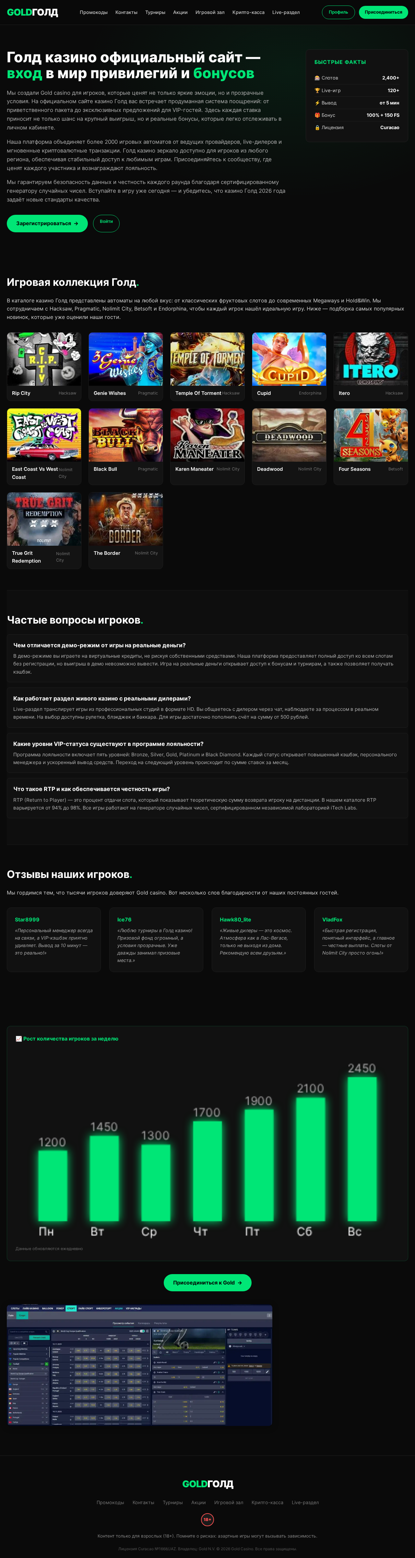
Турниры (155, 12)
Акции (180, 12)
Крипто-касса (248, 12)
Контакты (126, 12)
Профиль (338, 12)
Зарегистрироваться (43, 223)
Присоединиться (383, 12)
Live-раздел (286, 12)
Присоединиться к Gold (204, 1282)
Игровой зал (210, 12)
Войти (106, 221)
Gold (32, 12)
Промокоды (94, 12)
